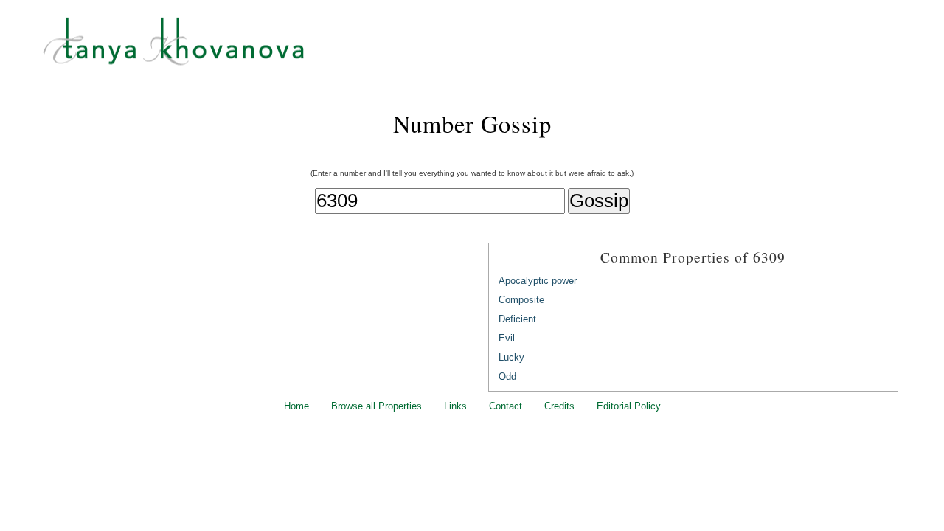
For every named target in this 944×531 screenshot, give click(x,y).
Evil (507, 338)
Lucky (511, 357)
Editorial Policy (629, 406)
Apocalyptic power (538, 280)
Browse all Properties (376, 406)
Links (455, 406)
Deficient (517, 318)
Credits (559, 406)
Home (296, 406)
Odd (507, 376)
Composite (521, 299)
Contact (505, 406)
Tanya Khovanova (490, 48)
